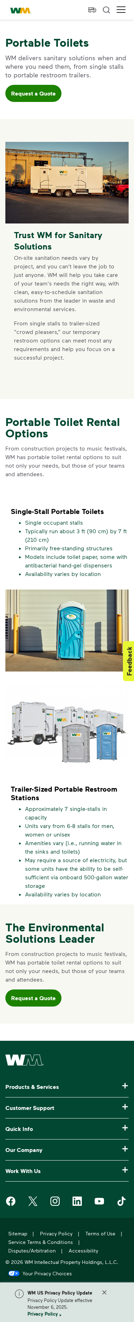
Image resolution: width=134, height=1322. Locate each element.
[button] (121, 9)
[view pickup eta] (92, 10)
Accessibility (83, 1251)
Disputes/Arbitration (32, 1251)
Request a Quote (33, 93)
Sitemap (17, 1233)
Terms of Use (100, 1233)
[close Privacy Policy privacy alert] (104, 1292)
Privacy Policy (43, 1314)
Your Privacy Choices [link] (47, 1273)
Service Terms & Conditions (40, 1242)
